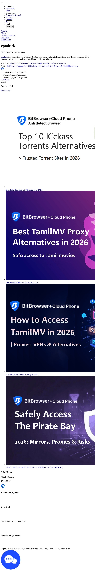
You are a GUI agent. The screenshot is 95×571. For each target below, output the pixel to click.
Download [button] (5, 80)
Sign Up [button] (4, 82)
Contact (9, 20)
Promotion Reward (13, 15)
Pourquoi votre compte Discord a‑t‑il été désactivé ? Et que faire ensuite (38, 63)
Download (10, 8)
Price (8, 11)
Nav (7, 22)
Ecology (9, 17)
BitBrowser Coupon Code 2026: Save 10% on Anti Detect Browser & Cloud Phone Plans (42, 66)
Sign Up (10, 26)
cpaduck (4, 57)
